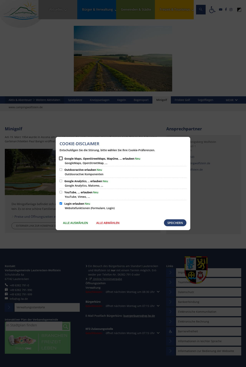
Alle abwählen (108, 223)
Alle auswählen (75, 223)
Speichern (175, 223)
